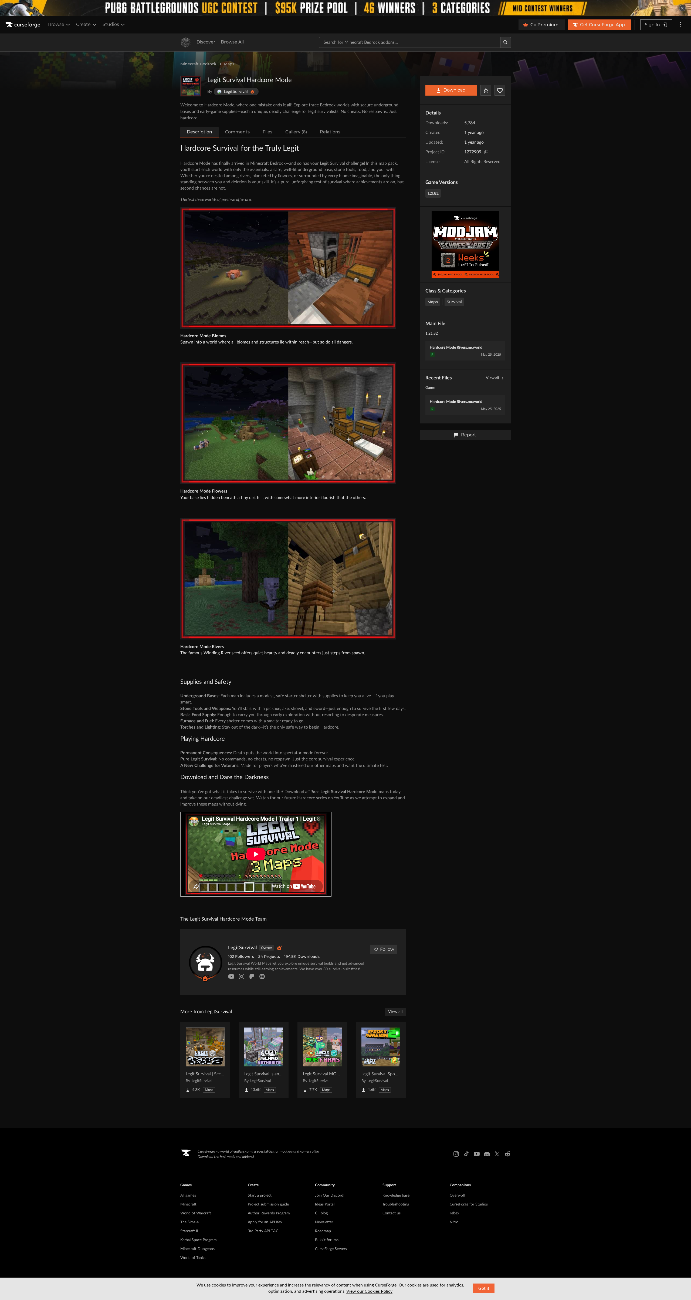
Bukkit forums (326, 1240)
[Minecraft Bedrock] (185, 42)
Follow (387, 949)
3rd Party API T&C (263, 1231)
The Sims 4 (189, 1222)
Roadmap (323, 1231)
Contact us (391, 1213)
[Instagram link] (456, 1154)
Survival (454, 301)
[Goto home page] (23, 25)
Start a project (260, 1195)
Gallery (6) (296, 131)
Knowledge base (395, 1195)
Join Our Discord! (329, 1195)
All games (188, 1195)
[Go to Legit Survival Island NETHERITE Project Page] (264, 1060)
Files (267, 131)
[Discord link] (487, 1154)
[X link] (497, 1154)
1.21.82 (433, 193)
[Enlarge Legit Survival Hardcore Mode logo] (190, 86)
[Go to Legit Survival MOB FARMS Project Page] (322, 1060)
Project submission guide (268, 1204)
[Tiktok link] (466, 1154)
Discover (206, 42)
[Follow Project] (499, 90)
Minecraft (188, 1204)
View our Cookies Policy (369, 1291)
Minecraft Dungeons (197, 1249)
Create (83, 24)
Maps (229, 64)
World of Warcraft (195, 1213)
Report (468, 434)
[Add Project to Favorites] (485, 90)
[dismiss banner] (682, 8)
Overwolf (457, 1195)
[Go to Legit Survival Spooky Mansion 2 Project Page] (381, 1060)
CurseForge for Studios (469, 1204)
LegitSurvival (242, 947)
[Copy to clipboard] (486, 152)
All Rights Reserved (482, 162)
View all (492, 378)
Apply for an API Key (265, 1222)
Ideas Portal (324, 1204)
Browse (56, 24)
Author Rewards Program (269, 1213)
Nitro (454, 1222)
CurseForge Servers (331, 1249)
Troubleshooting (395, 1204)
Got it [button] (483, 1288)
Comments (237, 131)
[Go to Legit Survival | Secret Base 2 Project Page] (205, 1060)
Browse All (232, 42)
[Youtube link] (476, 1154)
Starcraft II (189, 1231)
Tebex (454, 1213)
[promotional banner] (345, 8)
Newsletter (324, 1222)
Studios (111, 24)
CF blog (321, 1213)
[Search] (505, 42)
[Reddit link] (507, 1154)
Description (199, 131)
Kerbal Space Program (198, 1240)
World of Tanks (192, 1258)
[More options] (680, 24)
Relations (330, 131)
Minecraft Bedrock (198, 64)
